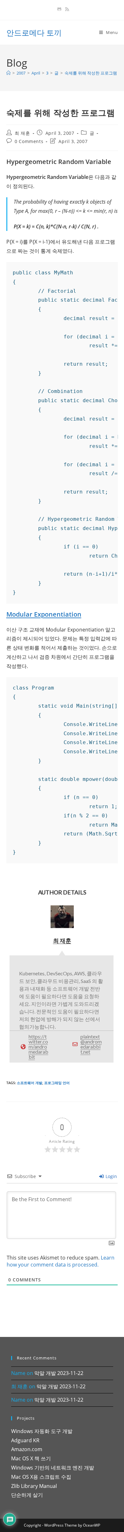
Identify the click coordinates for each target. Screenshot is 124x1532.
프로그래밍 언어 (57, 1082)
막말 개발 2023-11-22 (58, 1373)
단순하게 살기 (27, 1494)
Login (110, 1176)
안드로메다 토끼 (34, 32)
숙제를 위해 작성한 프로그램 (91, 73)
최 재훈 (22, 133)
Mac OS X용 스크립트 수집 (41, 1476)
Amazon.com (26, 1449)
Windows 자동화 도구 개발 (41, 1431)
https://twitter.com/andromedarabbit (38, 1046)
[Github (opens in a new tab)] (59, 9)
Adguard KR (25, 1440)
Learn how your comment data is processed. (60, 1261)
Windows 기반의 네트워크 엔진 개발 (52, 1467)
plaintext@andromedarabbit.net (91, 1044)
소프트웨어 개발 (29, 1082)
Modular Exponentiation (43, 614)
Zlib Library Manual (34, 1486)
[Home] (8, 73)
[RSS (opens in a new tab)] (66, 9)
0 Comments (29, 141)
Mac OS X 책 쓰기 (31, 1458)
